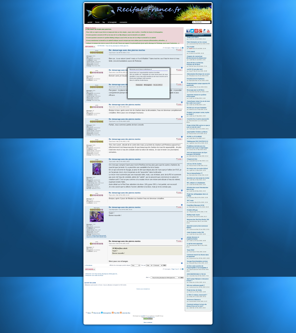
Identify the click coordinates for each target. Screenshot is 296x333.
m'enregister (112, 22)
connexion (123, 22)
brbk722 (191, 109)
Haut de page (181, 67)
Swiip (190, 282)
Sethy (191, 296)
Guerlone (191, 197)
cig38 (190, 170)
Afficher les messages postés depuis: (120, 265)
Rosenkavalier (193, 120)
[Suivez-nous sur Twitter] (192, 32)
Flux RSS (116, 313)
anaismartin (192, 43)
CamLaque (192, 128)
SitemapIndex (107, 313)
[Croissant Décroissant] (159, 265)
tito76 (190, 48)
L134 (190, 39)
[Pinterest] (196, 32)
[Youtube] (208, 32)
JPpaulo (191, 211)
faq (104, 22)
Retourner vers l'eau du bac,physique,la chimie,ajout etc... (102, 273)
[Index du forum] (148, 20)
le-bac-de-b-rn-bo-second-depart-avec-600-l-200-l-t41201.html (96, 236)
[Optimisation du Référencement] (148, 319)
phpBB (143, 316)
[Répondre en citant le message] (179, 50)
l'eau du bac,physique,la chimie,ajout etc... (117, 45)
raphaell (191, 87)
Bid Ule (191, 66)
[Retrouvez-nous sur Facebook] (188, 32)
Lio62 (113, 161)
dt (189, 53)
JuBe (190, 307)
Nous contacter (148, 322)
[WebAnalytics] (148, 321)
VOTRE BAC (101, 45)
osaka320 (192, 160)
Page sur (175, 47)
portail (90, 22)
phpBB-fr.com (151, 317)
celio (113, 72)
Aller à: (148, 277)
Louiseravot (192, 229)
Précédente (89, 265)
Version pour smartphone (143, 289)
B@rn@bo (115, 209)
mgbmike (191, 143)
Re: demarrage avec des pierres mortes (127, 50)
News (89, 313)
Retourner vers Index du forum (94, 275)
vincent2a (192, 275)
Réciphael (192, 75)
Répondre (87, 45)
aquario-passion (193, 269)
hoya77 (191, 71)
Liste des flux (126, 313)
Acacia (191, 149)
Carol (113, 52)
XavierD (191, 301)
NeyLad (191, 133)
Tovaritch (191, 91)
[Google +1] (200, 32)
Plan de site (96, 313)
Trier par (143, 265)
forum (97, 22)
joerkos (191, 216)
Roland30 (192, 263)
